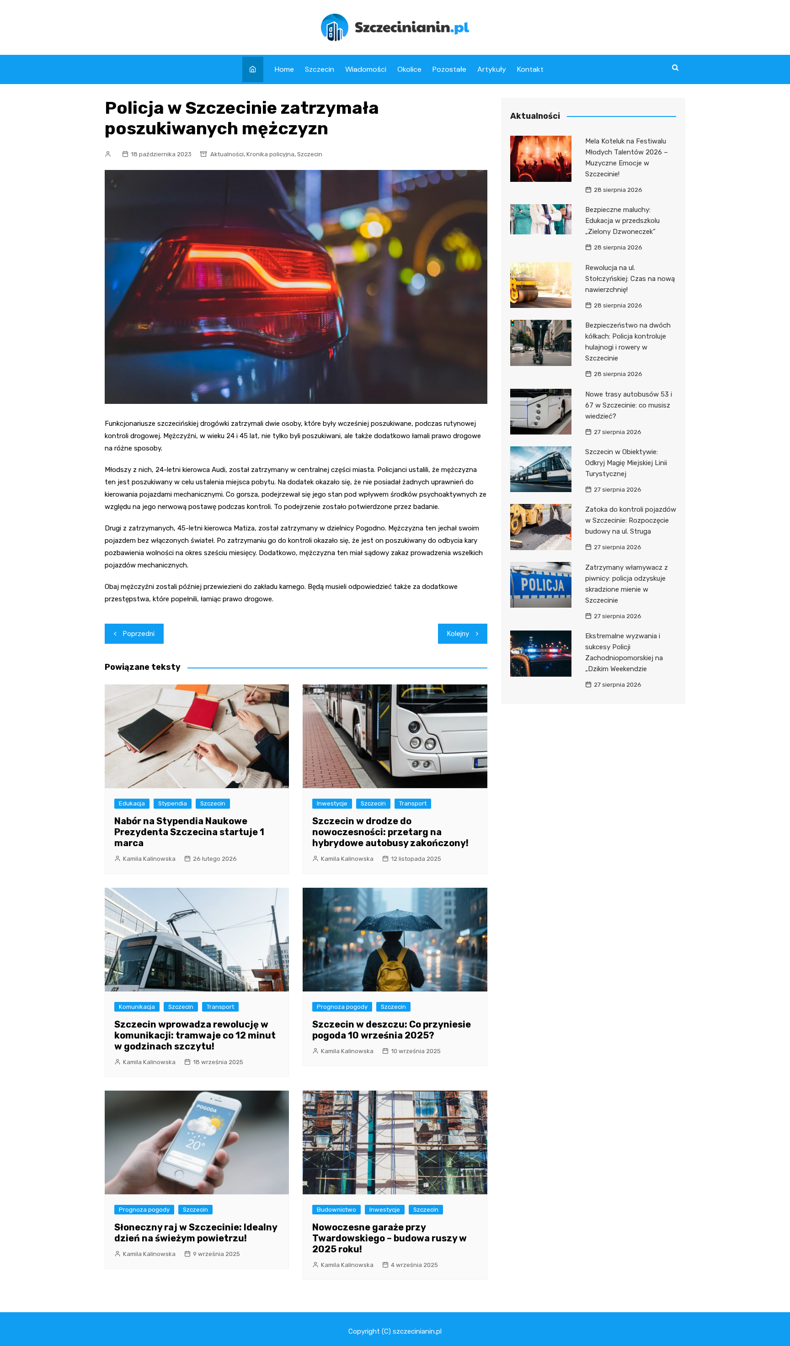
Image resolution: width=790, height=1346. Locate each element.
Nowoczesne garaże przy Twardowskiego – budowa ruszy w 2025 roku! (389, 1238)
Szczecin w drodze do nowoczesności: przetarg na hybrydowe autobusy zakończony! (390, 832)
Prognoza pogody (342, 1006)
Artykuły (491, 69)
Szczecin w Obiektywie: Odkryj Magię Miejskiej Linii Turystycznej (626, 463)
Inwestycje (332, 803)
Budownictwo (336, 1209)
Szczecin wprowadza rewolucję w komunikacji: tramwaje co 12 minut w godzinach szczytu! (195, 1035)
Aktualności (227, 154)
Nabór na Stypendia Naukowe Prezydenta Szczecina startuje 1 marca (189, 832)
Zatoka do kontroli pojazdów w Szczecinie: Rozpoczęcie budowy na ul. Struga (630, 520)
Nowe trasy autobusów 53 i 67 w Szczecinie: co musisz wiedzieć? (628, 405)
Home (284, 69)
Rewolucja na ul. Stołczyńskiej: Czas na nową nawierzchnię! (630, 279)
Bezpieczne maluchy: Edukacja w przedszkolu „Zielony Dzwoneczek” (622, 221)
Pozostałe (449, 69)
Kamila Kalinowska (149, 858)
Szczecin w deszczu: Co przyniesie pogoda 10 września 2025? (391, 1030)
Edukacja (132, 803)
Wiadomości (365, 69)
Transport (413, 803)
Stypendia (172, 803)
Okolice (409, 69)
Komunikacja (137, 1006)
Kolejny (458, 633)
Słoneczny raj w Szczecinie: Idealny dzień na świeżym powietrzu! (195, 1233)
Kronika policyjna (270, 154)
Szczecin (319, 69)
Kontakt (530, 69)
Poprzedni (139, 633)
